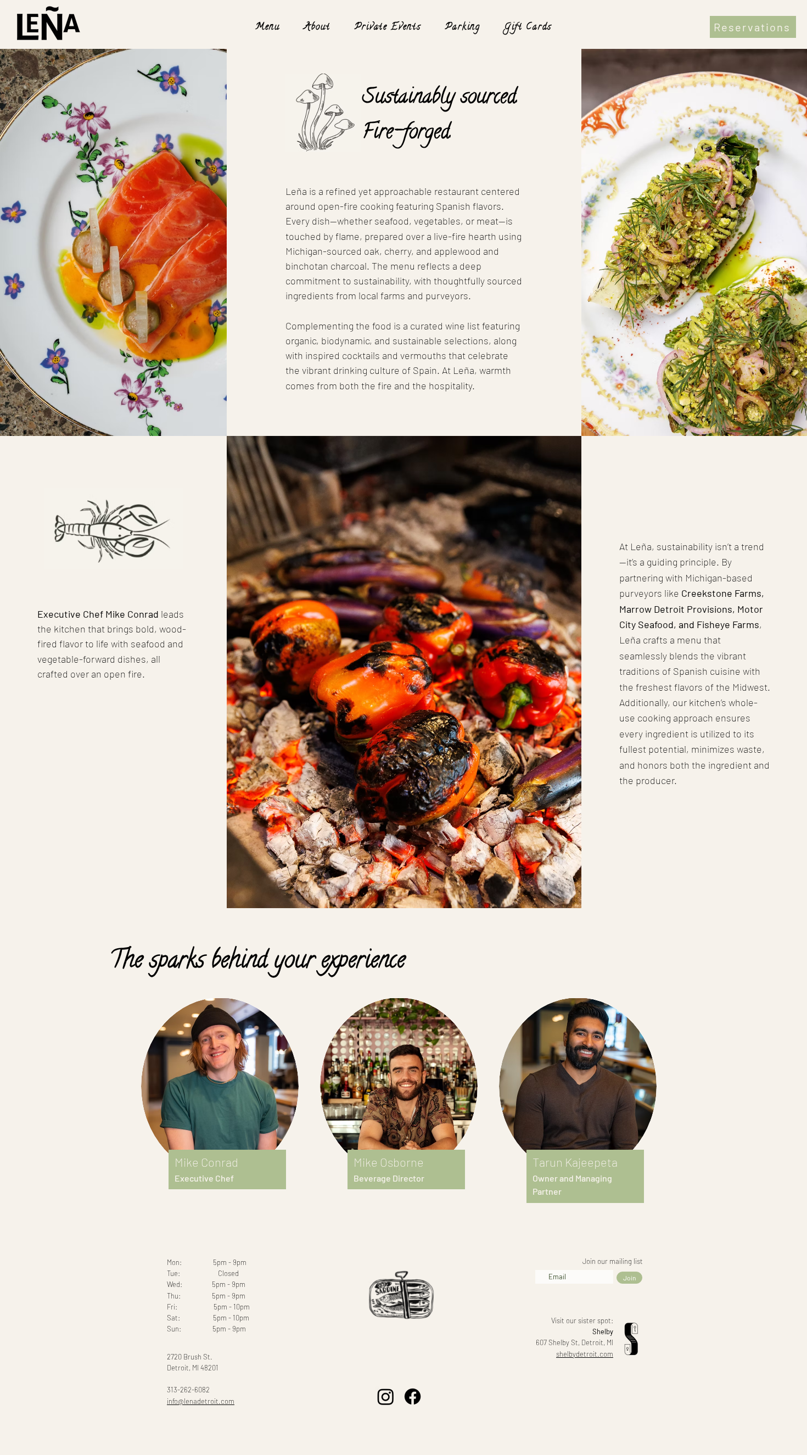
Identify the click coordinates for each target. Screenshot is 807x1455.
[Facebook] (412, 1396)
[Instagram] (385, 1396)
